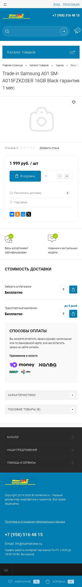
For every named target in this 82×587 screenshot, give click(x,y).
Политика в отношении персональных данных (35, 521)
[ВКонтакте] (12, 214)
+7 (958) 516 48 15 (66, 15)
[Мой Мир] (23, 214)
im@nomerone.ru (28, 543)
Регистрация (71, 4)
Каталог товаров (21, 52)
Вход (57, 4)
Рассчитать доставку (28, 193)
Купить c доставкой (73, 290)
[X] (28, 214)
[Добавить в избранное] (73, 102)
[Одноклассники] (17, 214)
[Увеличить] (41, 120)
